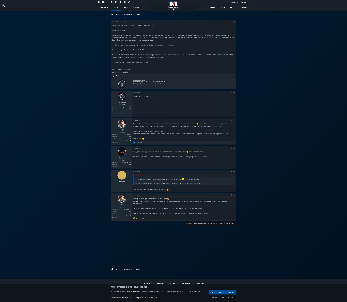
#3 (234, 120)
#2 (234, 93)
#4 (234, 148)
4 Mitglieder (118, 76)
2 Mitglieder (139, 142)
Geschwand (161, 81)
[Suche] (3, 5)
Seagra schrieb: (139, 176)
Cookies (133, 291)
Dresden (128, 140)
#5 (234, 172)
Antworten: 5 (125, 22)
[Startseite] (112, 14)
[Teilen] (234, 22)
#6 (234, 195)
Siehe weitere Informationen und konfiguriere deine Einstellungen (134, 298)
